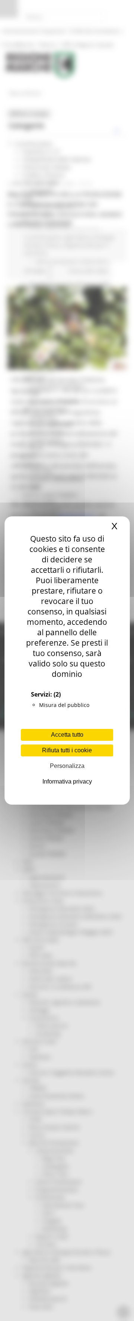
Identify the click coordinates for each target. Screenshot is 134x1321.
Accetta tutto (67, 734)
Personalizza (67, 766)
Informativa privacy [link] (67, 781)
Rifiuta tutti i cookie (67, 750)
